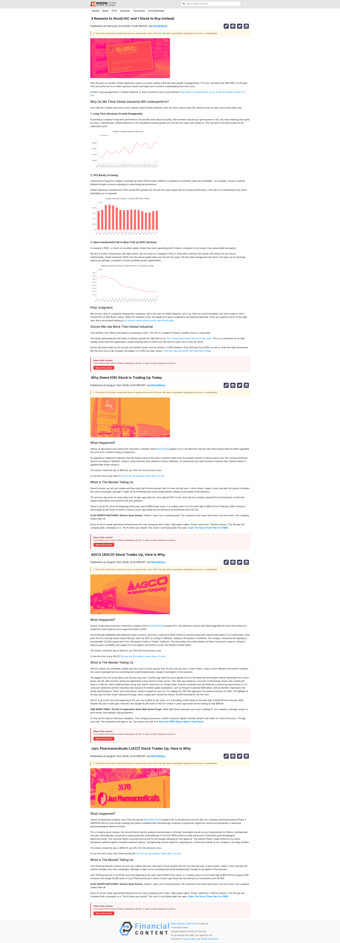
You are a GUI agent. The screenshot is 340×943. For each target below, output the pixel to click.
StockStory (160, 26)
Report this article (104, 368)
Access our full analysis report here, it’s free (143, 476)
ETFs (114, 10)
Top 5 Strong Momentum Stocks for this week (189, 338)
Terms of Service (209, 939)
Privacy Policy (188, 939)
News (106, 10)
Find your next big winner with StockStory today (187, 351)
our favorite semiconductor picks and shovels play (149, 320)
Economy (125, 10)
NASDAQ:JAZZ (152, 819)
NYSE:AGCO (156, 626)
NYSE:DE (162, 449)
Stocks (95, 10)
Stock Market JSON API (183, 923)
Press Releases (156, 10)
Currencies (139, 10)
